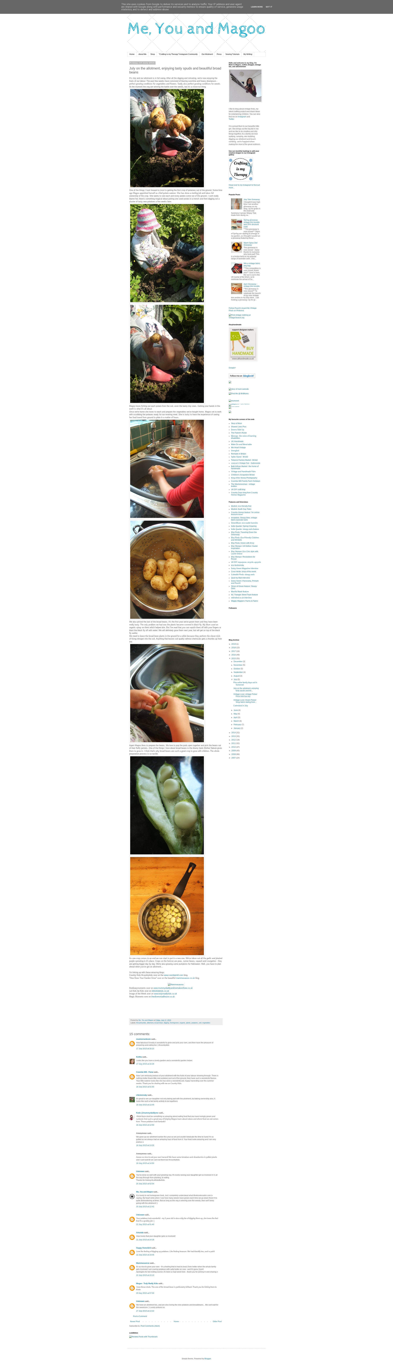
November (238, 665)
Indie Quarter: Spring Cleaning (244, 526)
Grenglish (235, 451)
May (236, 714)
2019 (234, 644)
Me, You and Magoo (144, 1192)
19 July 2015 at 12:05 (145, 1105)
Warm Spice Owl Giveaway (250, 244)
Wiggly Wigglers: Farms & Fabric (244, 601)
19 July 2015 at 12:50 (145, 1125)
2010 (234, 747)
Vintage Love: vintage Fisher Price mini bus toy (245, 695)
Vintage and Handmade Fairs (243, 472)
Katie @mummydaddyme (147, 1113)
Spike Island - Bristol (239, 457)
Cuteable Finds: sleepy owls (243, 575)
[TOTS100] (234, 406)
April (236, 717)
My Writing (247, 54)
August (237, 676)
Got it (269, 7)
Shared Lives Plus (238, 427)
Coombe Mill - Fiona (144, 1072)
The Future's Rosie (239, 433)
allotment (150, 1023)
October (237, 669)
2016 (234, 655)
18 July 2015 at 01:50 (145, 1087)
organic (182, 1023)
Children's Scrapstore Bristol (243, 475)
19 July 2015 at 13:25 (145, 1145)
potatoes (194, 1023)
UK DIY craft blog (238, 489)
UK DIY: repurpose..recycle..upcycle (246, 562)
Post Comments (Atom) (150, 1326)
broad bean (158, 1023)
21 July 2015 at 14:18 (145, 1240)
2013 (234, 736)
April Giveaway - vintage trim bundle (252, 285)
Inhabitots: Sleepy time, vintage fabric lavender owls (244, 519)
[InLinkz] (230, 382)
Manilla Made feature (240, 592)
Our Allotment (207, 54)
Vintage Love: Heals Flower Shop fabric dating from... (244, 701)
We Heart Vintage (238, 447)
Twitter (231, 119)
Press (219, 54)
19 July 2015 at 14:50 (145, 1163)
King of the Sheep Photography (244, 478)
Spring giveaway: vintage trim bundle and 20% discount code (252, 223)
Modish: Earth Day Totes (241, 509)
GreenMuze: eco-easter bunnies (244, 523)
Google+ (232, 368)
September (238, 672)
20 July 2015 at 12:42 (145, 1206)
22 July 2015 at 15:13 (145, 1275)
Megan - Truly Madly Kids (147, 1283)
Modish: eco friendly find (241, 506)
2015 (234, 658)
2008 (234, 754)
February (238, 724)
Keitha (139, 1057)
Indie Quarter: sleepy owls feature (245, 529)
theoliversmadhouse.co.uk (163, 996)
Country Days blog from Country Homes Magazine (244, 494)
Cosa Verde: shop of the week (243, 571)
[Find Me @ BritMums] (239, 393)
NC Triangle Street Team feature (244, 595)
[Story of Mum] (239, 389)
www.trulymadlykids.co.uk (165, 994)
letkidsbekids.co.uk (160, 991)
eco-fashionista (237, 565)
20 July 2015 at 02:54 (145, 1184)
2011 (234, 743)
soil (200, 1023)
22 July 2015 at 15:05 (145, 1255)
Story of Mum (236, 423)
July (235, 679)
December (238, 661)
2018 (234, 648)
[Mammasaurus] (175, 984)
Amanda (140, 1233)
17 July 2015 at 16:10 (145, 1049)
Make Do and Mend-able (241, 444)
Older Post (217, 1321)
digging (166, 1023)
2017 (234, 651)
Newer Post (135, 1321)
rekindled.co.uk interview (241, 598)
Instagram (242, 117)
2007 (234, 758)
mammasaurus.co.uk (185, 978)
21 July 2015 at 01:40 (145, 1224)
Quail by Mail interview (240, 578)
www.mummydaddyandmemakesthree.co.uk (173, 988)
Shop (152, 54)
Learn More (257, 7)
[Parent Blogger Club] (230, 412)
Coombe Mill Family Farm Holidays (245, 481)
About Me (142, 54)
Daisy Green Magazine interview (244, 568)
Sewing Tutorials (232, 54)
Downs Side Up (237, 430)
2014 (234, 733)
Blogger (207, 1359)
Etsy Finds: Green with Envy (242, 543)
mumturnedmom (143, 1039)
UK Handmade (237, 441)
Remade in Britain (238, 454)
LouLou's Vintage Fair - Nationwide (245, 463)
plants (188, 1023)
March (236, 721)
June (236, 710)
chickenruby (141, 1095)
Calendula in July (240, 706)
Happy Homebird (143, 1248)
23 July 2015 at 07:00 (145, 1293)
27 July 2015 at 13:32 (145, 1311)
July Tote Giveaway (252, 199)
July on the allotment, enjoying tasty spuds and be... (246, 689)
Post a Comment (140, 1316)
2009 (234, 751)
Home (131, 54)
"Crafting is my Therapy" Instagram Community (178, 54)
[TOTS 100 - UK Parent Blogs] (241, 404)
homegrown (174, 1023)
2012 (234, 740)
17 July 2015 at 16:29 (145, 1064)
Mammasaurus (142, 1263)
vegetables (206, 1023)
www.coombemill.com (173, 975)
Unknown (140, 1171)
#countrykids (141, 1023)
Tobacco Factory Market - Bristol (244, 460)
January (237, 728)
